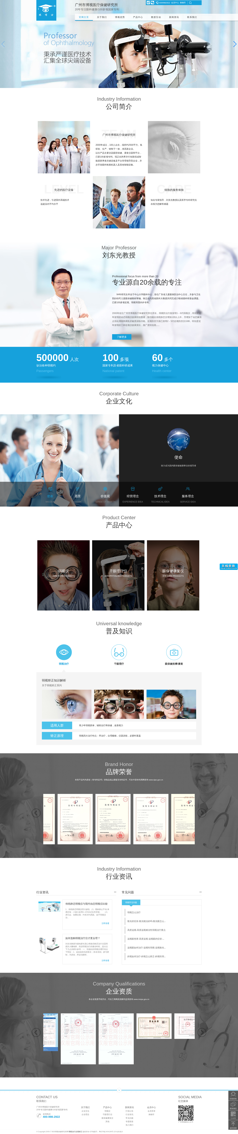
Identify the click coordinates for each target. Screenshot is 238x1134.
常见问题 (129, 1118)
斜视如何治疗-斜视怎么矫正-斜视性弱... (146, 956)
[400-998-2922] (233, 1105)
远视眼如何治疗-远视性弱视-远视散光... (146, 947)
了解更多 (122, 337)
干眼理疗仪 (107, 1114)
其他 (107, 1121)
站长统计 (119, 1132)
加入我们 (129, 1125)
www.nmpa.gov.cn (141, 999)
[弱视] (46, 10)
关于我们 (102, 17)
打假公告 (129, 1111)
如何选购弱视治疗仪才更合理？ (82, 938)
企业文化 (85, 1111)
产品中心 (138, 17)
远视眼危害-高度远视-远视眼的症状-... (145, 939)
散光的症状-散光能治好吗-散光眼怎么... (146, 921)
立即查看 (105, 923)
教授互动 (156, 17)
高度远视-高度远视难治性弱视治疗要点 (146, 930)
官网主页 (84, 17)
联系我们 (192, 17)
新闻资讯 (174, 17)
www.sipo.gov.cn (156, 780)
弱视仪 (107, 1111)
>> (115, 892)
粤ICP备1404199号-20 (107, 1132)
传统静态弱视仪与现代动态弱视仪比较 (86, 903)
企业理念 (85, 1114)
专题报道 (129, 1121)
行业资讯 (129, 1114)
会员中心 (175, 3)
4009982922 (164, 3)
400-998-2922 (51, 1116)
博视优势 (120, 17)
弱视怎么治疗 (134, 912)
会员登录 (151, 1111)
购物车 (183, 3)
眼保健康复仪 (107, 1118)
